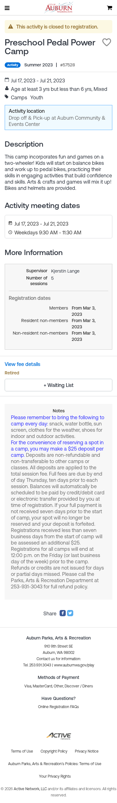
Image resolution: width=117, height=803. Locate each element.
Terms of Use (90, 764)
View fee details (22, 364)
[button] (106, 42)
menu (7, 7)
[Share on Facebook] (62, 615)
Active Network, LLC (31, 789)
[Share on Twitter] (70, 615)
